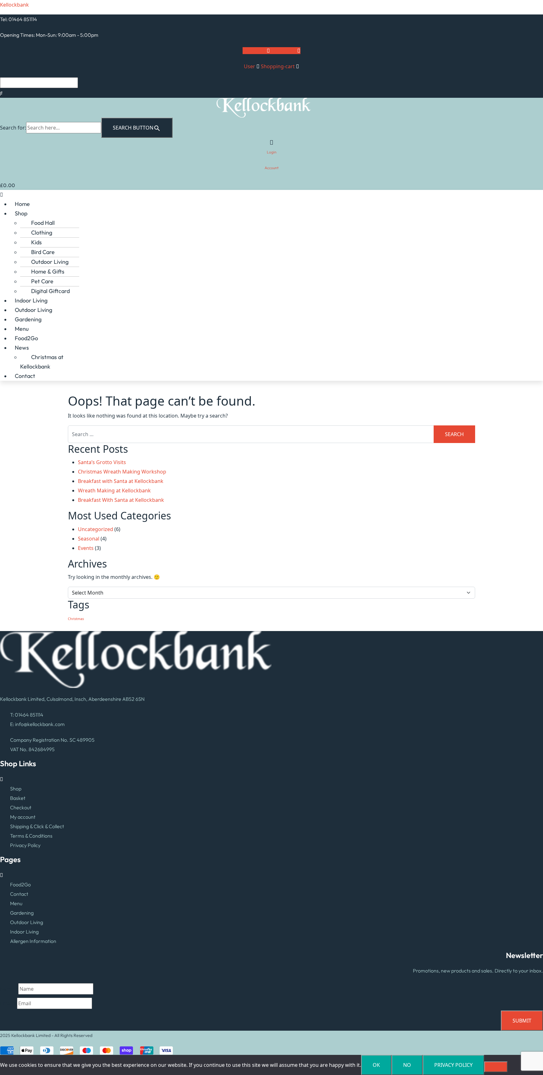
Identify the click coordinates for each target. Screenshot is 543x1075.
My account (23, 817)
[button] (271, 194)
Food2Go (26, 338)
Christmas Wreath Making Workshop (122, 471)
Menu (22, 328)
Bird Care (43, 252)
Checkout (20, 807)
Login (272, 152)
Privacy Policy (25, 845)
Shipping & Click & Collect (37, 826)
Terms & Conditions (31, 836)
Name (9, 988)
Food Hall (43, 222)
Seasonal (88, 538)
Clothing (41, 232)
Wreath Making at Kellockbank (114, 490)
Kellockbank (14, 4)
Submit (522, 1020)
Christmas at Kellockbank (41, 361)
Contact (25, 376)
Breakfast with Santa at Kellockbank (120, 481)
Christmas (76, 619)
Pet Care (42, 281)
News (22, 347)
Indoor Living (31, 300)
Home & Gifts (47, 271)
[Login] (271, 142)
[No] (495, 1066)
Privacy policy (453, 1064)
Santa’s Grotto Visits (102, 462)
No (407, 1064)
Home (22, 204)
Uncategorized (95, 529)
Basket (17, 798)
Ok (376, 1064)
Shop (21, 213)
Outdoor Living (50, 261)
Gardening (28, 319)
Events (86, 548)
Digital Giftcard (50, 291)
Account (271, 167)
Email (8, 1003)
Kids (36, 242)
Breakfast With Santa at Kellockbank (121, 499)
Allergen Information (33, 941)
